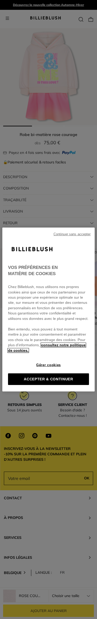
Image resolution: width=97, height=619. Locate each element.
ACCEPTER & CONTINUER (48, 379)
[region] (48, 309)
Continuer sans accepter (72, 234)
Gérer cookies (48, 365)
